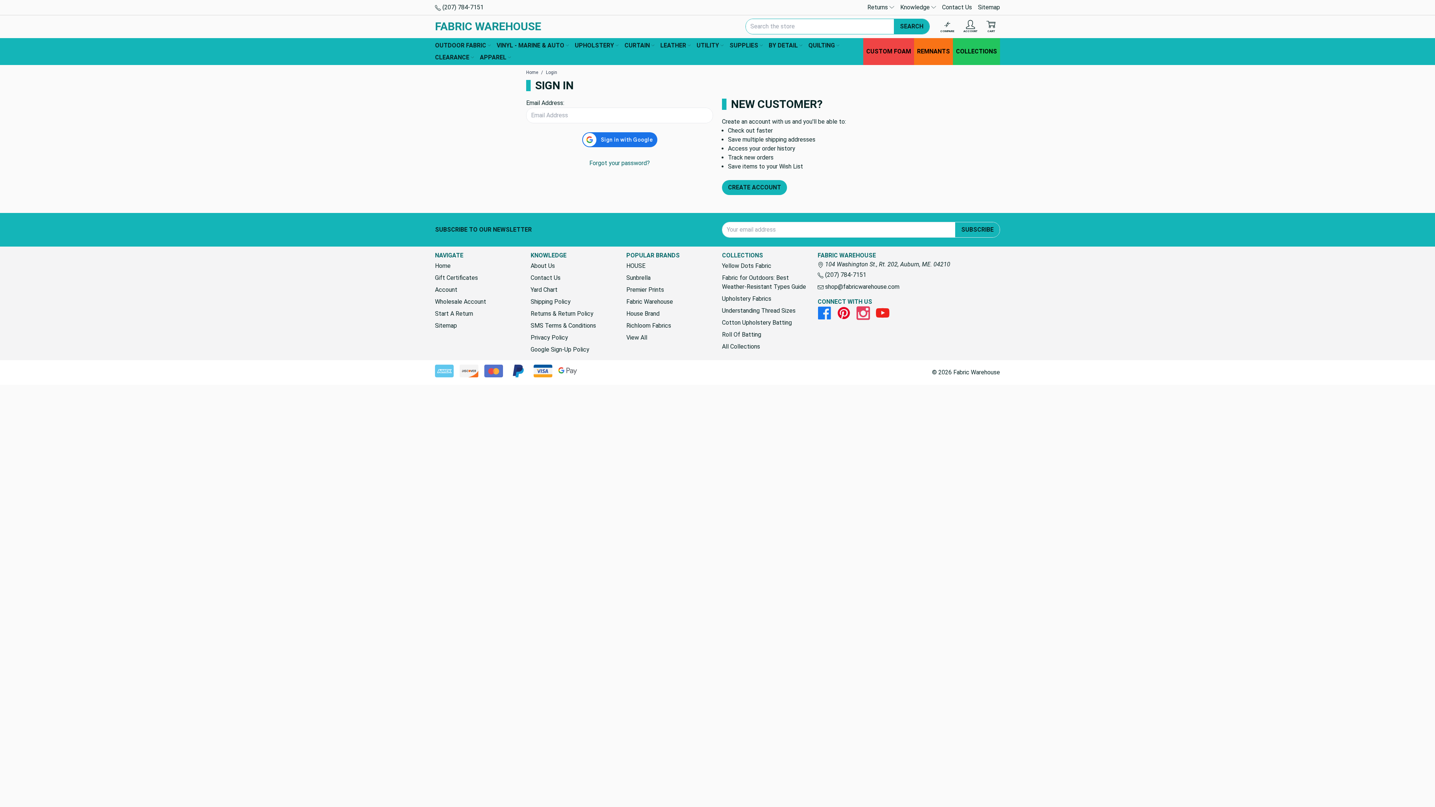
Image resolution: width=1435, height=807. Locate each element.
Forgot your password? (619, 163)
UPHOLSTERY (594, 45)
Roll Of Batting (741, 334)
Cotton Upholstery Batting (757, 322)
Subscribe (977, 229)
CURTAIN (637, 45)
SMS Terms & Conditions (563, 325)
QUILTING (821, 45)
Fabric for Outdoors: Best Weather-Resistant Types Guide (764, 282)
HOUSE (635, 265)
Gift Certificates (456, 277)
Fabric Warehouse (649, 301)
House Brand (643, 313)
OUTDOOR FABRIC (460, 45)
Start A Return (454, 313)
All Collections (741, 346)
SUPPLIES (743, 45)
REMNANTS (933, 51)
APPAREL (493, 57)
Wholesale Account (460, 301)
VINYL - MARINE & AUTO (530, 45)
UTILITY (708, 45)
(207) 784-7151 (462, 7)
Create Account (754, 187)
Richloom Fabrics (648, 325)
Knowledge (915, 7)
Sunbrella (638, 277)
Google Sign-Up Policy (560, 349)
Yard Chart (544, 289)
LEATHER (673, 45)
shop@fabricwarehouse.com (861, 286)
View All (636, 337)
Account (446, 289)
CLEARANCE (452, 57)
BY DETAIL (783, 45)
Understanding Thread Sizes (759, 310)
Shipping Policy (551, 301)
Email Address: (545, 102)
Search (911, 26)
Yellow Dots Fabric (746, 265)
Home (443, 265)
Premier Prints (645, 289)
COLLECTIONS (976, 51)
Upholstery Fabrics (746, 298)
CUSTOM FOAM (888, 51)
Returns (878, 7)
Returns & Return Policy (562, 313)
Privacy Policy (549, 337)
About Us (543, 265)
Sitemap (989, 7)
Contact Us (957, 7)
